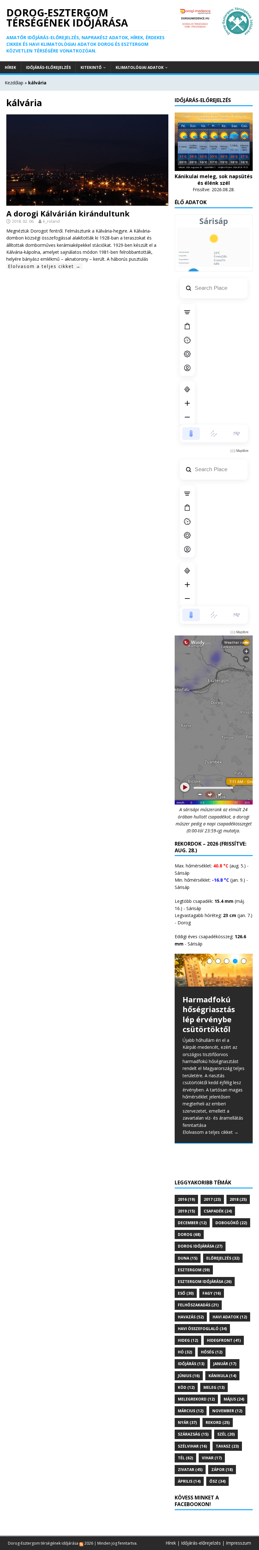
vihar (212, 1458)
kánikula (222, 1375)
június (189, 1375)
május (234, 1399)
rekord (218, 1422)
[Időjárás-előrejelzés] (214, 167)
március (190, 1410)
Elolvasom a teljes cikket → (44, 266)
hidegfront (224, 1340)
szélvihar (192, 1446)
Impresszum (238, 1543)
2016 (186, 1199)
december (192, 1222)
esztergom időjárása (205, 1281)
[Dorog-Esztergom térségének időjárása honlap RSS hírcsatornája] (81, 1543)
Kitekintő (91, 67)
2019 (186, 1211)
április (189, 1481)
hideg (188, 1340)
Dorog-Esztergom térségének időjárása (43, 1543)
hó (185, 1352)
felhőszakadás (198, 1305)
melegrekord (196, 1399)
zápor (222, 1469)
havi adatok (230, 1317)
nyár (187, 1422)
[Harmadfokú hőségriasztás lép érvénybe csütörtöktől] (214, 970)
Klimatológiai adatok (140, 67)
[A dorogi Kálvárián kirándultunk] (87, 202)
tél (185, 1458)
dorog (189, 1234)
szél (226, 1434)
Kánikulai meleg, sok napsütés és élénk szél (213, 179)
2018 (238, 1199)
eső (186, 1293)
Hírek (10, 67)
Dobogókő (231, 1222)
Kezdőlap (14, 83)
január (224, 1363)
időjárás (191, 1363)
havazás (191, 1317)
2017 (212, 1199)
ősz (217, 1481)
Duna (187, 1258)
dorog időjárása (200, 1246)
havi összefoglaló (202, 1328)
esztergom (194, 1270)
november (227, 1410)
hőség (211, 1352)
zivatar (190, 1469)
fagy (211, 1293)
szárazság (193, 1434)
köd (186, 1387)
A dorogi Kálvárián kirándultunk (68, 213)
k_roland (51, 221)
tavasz (227, 1446)
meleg (214, 1387)
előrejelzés (222, 1258)
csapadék (218, 1211)
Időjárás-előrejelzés (48, 67)
